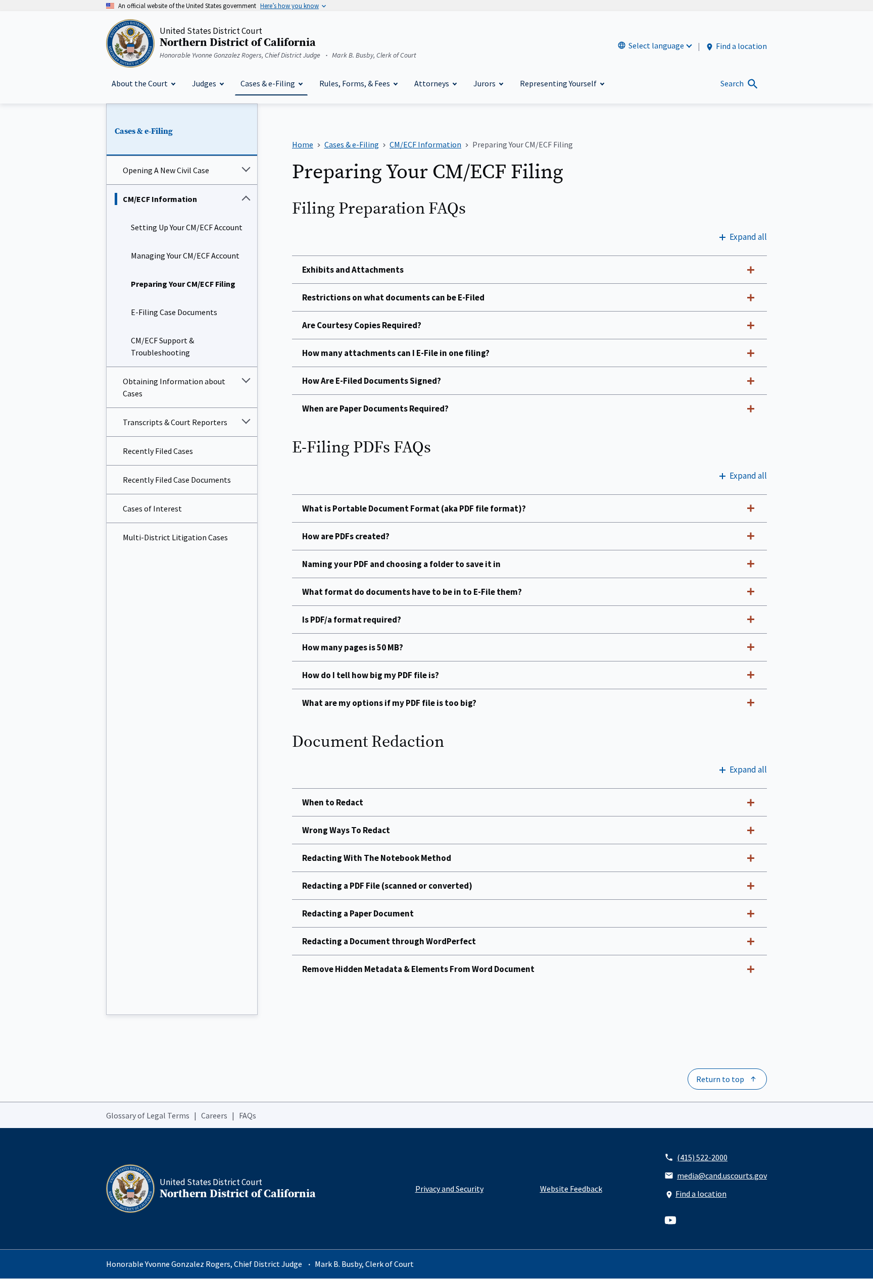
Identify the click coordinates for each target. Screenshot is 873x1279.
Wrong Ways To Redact (346, 830)
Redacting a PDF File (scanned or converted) (387, 885)
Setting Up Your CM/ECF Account (187, 227)
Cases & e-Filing (144, 131)
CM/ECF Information (160, 199)
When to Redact (332, 802)
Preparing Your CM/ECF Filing (183, 284)
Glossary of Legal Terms (147, 1115)
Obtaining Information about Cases (174, 387)
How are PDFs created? (346, 536)
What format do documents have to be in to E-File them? (412, 591)
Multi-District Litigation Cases (175, 537)
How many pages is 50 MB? (352, 647)
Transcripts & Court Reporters (175, 422)
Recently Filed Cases (158, 451)
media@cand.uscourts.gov (722, 1175)
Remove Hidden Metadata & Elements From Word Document (418, 969)
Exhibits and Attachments (353, 269)
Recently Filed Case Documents (177, 480)
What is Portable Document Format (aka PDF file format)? (414, 508)
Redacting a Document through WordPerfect (389, 941)
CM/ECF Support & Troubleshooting (162, 346)
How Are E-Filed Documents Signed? (371, 380)
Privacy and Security (449, 1189)
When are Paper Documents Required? (375, 408)
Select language (656, 45)
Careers (214, 1115)
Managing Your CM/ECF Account (185, 255)
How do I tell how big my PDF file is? (370, 675)
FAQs (247, 1115)
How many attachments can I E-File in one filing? (396, 353)
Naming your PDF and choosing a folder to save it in (401, 564)
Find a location (741, 46)
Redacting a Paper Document (358, 913)
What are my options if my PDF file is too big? (389, 702)
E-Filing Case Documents (174, 312)
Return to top (720, 1079)
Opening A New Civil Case (166, 170)
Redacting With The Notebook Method (376, 857)
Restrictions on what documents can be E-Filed (393, 297)
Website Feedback (571, 1189)
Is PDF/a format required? (351, 619)
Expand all (748, 236)
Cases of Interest (152, 508)
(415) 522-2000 (702, 1157)
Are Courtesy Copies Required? (361, 325)
